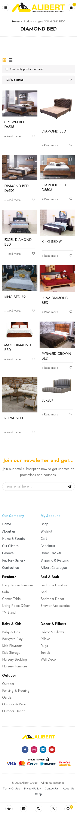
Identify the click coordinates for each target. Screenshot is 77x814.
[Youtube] (52, 749)
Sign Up (69, 486)
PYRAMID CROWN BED (56, 356)
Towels (45, 652)
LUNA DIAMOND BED (55, 300)
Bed (44, 592)
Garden (7, 697)
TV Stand (9, 612)
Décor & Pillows (52, 632)
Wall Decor (49, 659)
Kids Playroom (12, 645)
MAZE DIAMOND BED (17, 347)
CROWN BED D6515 (14, 124)
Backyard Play (12, 638)
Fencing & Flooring (16, 690)
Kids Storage (11, 652)
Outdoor (8, 683)
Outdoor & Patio (14, 704)
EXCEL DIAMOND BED (18, 242)
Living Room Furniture (17, 585)
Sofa (5, 592)
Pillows (45, 638)
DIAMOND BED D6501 (16, 188)
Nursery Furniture (14, 666)
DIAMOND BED (54, 131)
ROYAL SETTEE (15, 418)
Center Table (11, 598)
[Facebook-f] (25, 749)
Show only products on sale (26, 69)
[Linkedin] (43, 749)
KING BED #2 (15, 296)
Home (15, 21)
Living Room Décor (16, 605)
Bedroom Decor (52, 598)
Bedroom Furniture (54, 585)
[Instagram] (34, 749)
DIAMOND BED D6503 (54, 187)
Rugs (44, 645)
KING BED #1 (52, 241)
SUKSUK (47, 400)
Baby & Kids (11, 632)
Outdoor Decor (13, 711)
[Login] (53, 808)
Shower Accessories (55, 605)
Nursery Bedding (14, 659)
